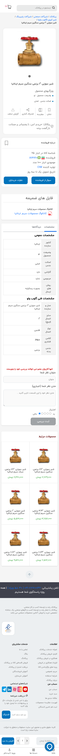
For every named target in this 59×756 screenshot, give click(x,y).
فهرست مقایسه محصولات (46, 702)
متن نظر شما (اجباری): (44, 386)
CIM (39, 167)
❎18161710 (35, 158)
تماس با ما (23, 649)
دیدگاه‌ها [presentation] (36, 227)
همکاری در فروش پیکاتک (47, 658)
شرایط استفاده (51, 676)
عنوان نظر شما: (48, 372)
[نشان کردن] (6, 143)
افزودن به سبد (8, 741)
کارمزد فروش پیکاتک (48, 654)
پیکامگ (24, 658)
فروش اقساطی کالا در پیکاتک (16, 663)
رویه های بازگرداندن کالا (47, 667)
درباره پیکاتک (51, 680)
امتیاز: (52, 409)
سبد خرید (53, 694)
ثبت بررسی (43, 421)
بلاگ (26, 654)
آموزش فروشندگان (20, 671)
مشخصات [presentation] (49, 227)
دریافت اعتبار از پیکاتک (18, 667)
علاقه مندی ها (51, 698)
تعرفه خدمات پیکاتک (48, 649)
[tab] (49, 227)
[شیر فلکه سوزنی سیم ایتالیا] (44, 456)
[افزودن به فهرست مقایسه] (40, 110)
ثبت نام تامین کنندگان (47, 707)
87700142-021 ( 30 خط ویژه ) (24, 588)
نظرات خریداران (16, 180)
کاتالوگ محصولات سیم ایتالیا (30, 213)
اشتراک (6, 714)
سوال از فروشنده (43, 180)
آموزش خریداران (21, 676)
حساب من (53, 689)
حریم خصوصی (51, 671)
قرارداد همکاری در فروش (47, 663)
